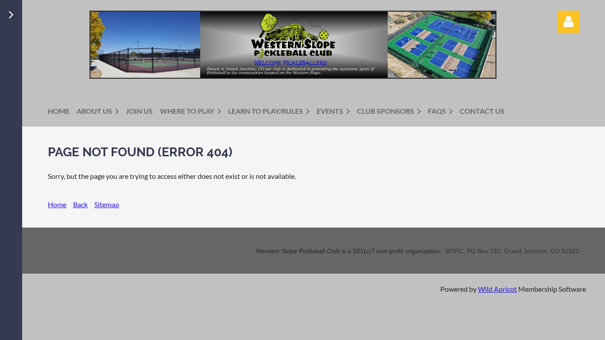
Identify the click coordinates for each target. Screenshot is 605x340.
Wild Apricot (497, 289)
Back (80, 204)
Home (57, 204)
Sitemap (106, 204)
